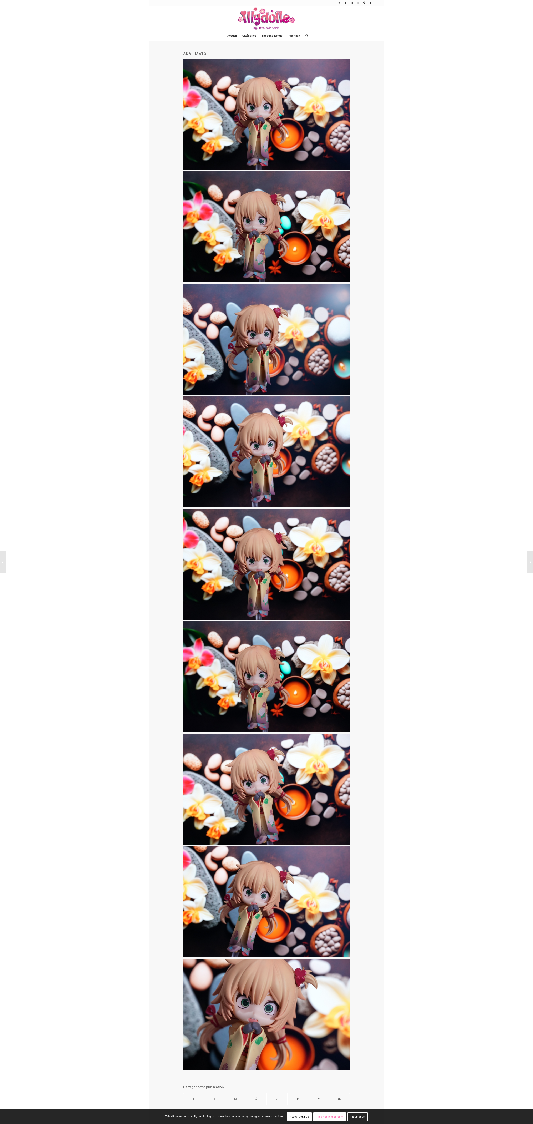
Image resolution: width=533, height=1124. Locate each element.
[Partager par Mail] (339, 1099)
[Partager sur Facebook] (193, 1099)
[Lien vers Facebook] (345, 3)
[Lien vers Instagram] (358, 3)
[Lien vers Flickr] (352, 3)
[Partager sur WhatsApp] (235, 1099)
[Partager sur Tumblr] (298, 1099)
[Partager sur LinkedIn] (277, 1099)
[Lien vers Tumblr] (370, 3)
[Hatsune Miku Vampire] (530, 562)
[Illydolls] (266, 18)
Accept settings (299, 1116)
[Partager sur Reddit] (318, 1099)
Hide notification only (329, 1116)
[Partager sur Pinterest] (256, 1099)
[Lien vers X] (339, 3)
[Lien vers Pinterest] (364, 3)
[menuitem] (232, 36)
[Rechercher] (305, 36)
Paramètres (357, 1116)
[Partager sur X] (214, 1099)
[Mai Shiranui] (3, 562)
